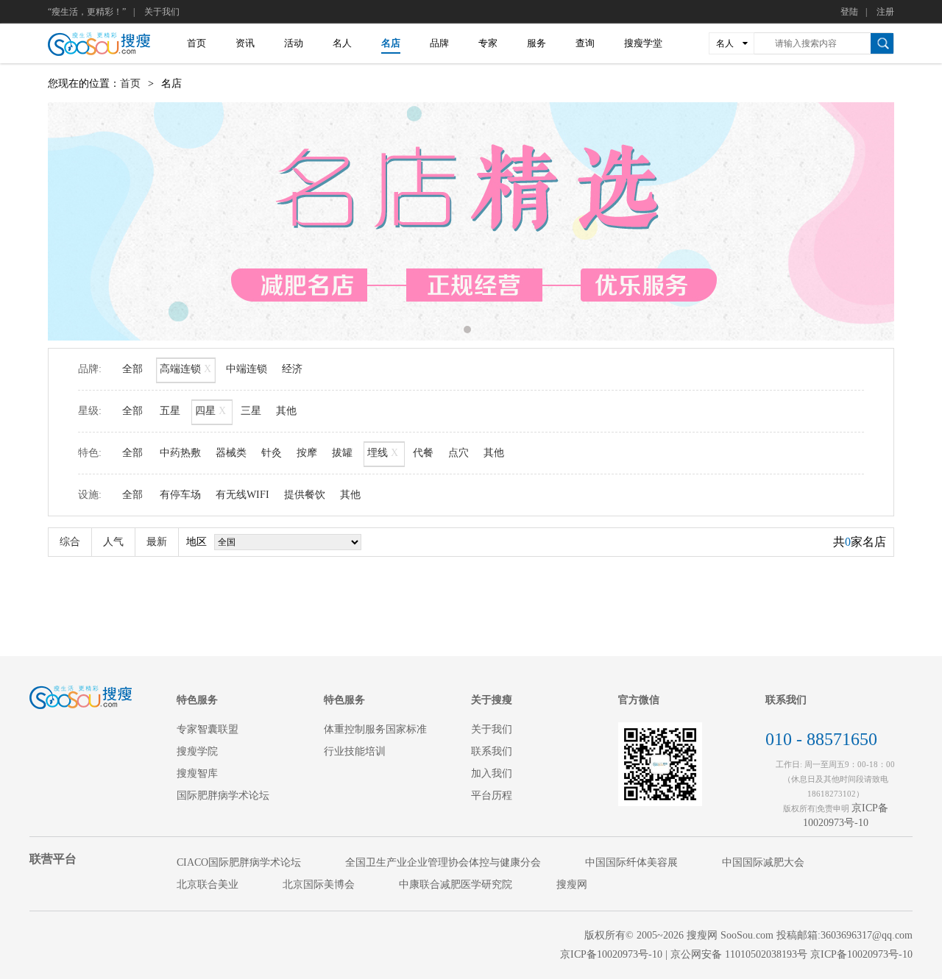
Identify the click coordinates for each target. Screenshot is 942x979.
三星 (251, 410)
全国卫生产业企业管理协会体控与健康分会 (443, 862)
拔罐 (342, 452)
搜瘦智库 (197, 773)
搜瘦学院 (197, 751)
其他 (286, 410)
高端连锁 (185, 368)
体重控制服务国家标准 (375, 729)
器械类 (231, 452)
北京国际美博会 (319, 884)
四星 (210, 410)
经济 (292, 368)
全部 (132, 368)
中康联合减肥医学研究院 (455, 884)
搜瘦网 (571, 884)
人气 (113, 541)
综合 (70, 541)
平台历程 (491, 795)
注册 (885, 12)
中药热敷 (180, 452)
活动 (293, 43)
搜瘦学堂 (643, 43)
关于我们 (162, 12)
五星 (170, 410)
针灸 (271, 452)
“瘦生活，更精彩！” (87, 12)
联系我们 (491, 751)
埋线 (382, 452)
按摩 (307, 452)
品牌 (439, 43)
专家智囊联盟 (207, 729)
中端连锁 (246, 368)
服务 (536, 43)
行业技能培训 (355, 751)
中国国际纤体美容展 (631, 862)
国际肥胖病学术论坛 (223, 795)
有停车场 (180, 494)
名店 (390, 43)
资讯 (245, 43)
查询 (585, 43)
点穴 (458, 452)
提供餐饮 (304, 494)
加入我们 (491, 773)
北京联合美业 (207, 884)
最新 (156, 541)
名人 (342, 43)
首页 (196, 43)
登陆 (849, 12)
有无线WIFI (242, 494)
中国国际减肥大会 (763, 862)
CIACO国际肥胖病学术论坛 (239, 862)
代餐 (423, 452)
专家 (487, 43)
